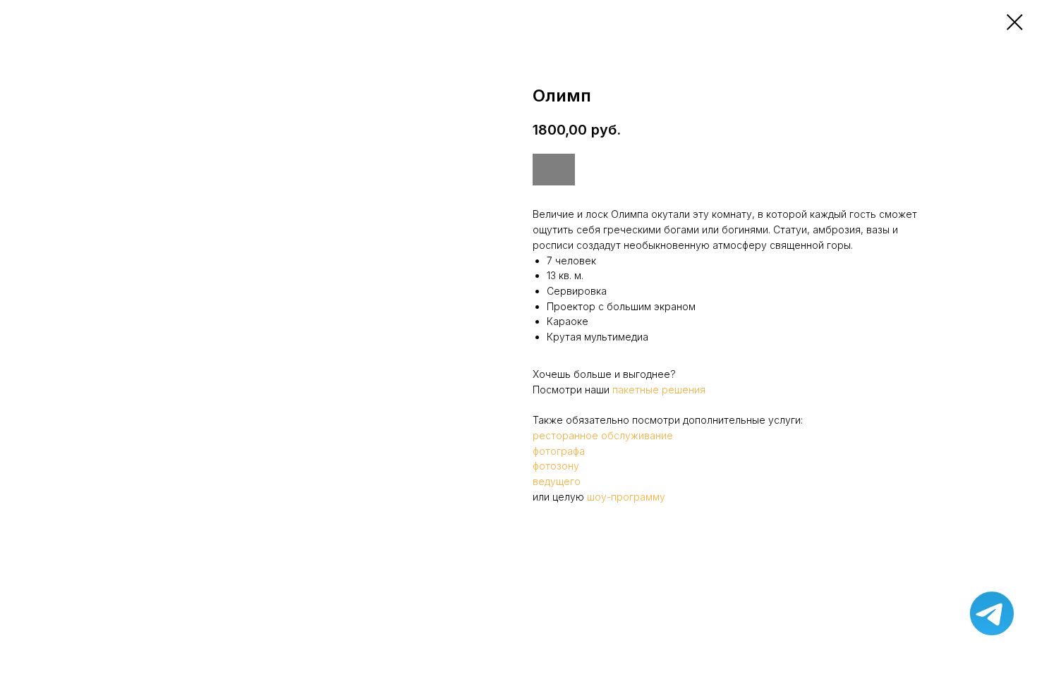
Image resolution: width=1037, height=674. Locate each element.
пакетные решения (658, 390)
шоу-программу (626, 497)
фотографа (559, 451)
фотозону (556, 466)
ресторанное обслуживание (603, 435)
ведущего (557, 481)
